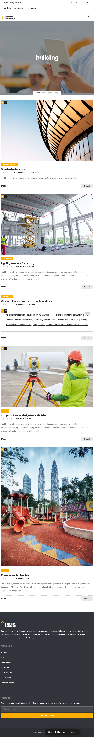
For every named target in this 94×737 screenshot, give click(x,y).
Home (38, 93)
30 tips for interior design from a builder (23, 415)
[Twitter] (82, 2)
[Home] (8, 18)
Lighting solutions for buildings (18, 263)
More (3, 186)
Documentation (33, 8)
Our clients (7, 8)
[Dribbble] (71, 2)
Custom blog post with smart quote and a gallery (29, 301)
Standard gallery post (13, 169)
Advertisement (19, 8)
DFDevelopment (18, 172)
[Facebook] (77, 2)
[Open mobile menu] (81, 16)
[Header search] (88, 16)
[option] (47, 130)
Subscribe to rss (47, 715)
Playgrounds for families (15, 575)
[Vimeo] (87, 2)
